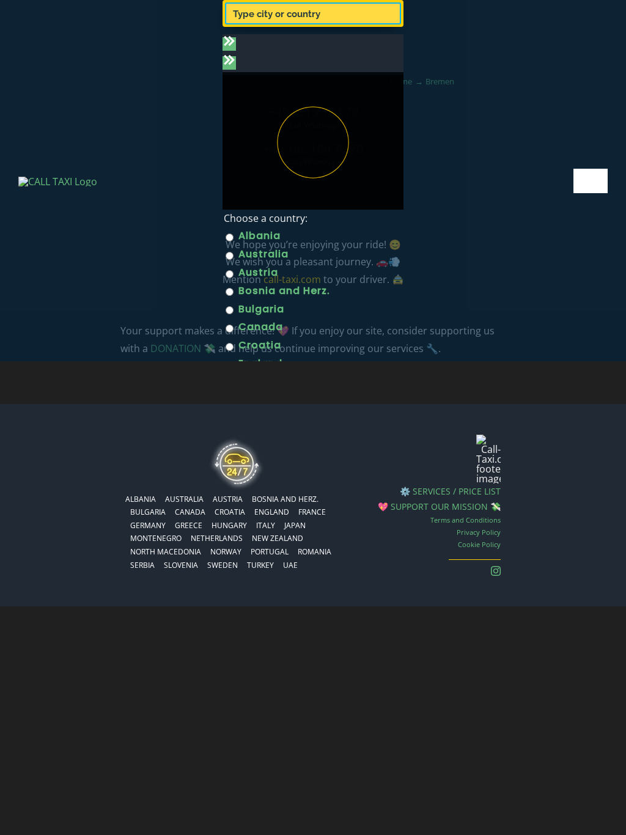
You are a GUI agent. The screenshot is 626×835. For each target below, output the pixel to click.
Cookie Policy (479, 544)
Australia (262, 254)
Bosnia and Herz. (282, 291)
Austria (256, 272)
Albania (258, 236)
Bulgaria (259, 309)
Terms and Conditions (465, 519)
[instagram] (496, 571)
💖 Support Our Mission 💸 (439, 506)
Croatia (258, 345)
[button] (229, 44)
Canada (259, 327)
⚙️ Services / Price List (450, 491)
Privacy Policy (479, 532)
